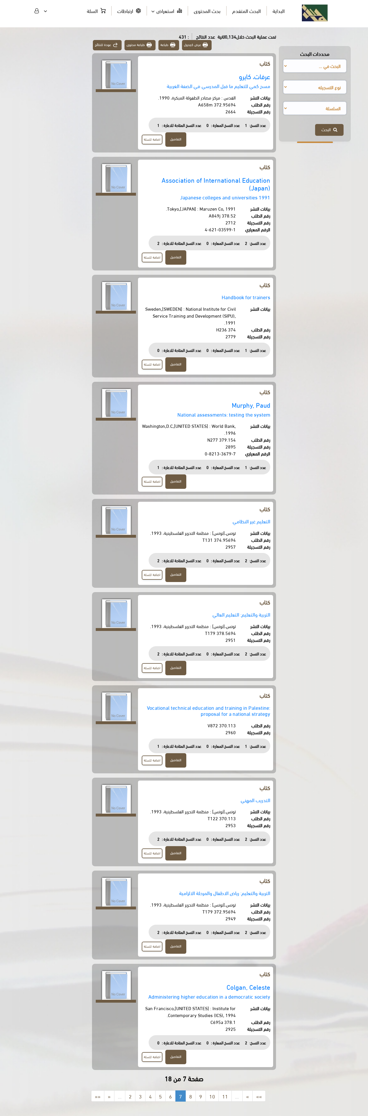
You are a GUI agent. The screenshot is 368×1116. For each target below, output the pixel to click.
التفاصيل (175, 138)
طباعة (164, 44)
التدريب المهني (255, 800)
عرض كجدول (192, 44)
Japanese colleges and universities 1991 (225, 197)
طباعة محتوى (135, 44)
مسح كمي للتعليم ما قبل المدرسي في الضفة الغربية (218, 85)
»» (259, 1096)
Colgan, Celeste (248, 986)
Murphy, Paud (251, 404)
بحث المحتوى (207, 10)
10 (212, 1096)
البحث (327, 129)
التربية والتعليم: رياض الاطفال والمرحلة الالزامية (224, 892)
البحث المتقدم (246, 10)
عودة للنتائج (103, 44)
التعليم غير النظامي (251, 521)
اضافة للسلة (152, 139)
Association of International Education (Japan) (216, 183)
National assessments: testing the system (223, 414)
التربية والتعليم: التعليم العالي (241, 614)
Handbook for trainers (246, 297)
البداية (279, 10)
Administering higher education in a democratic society (209, 996)
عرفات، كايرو (254, 76)
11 (225, 1096)
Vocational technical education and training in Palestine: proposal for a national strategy (208, 710)
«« (98, 1096)
